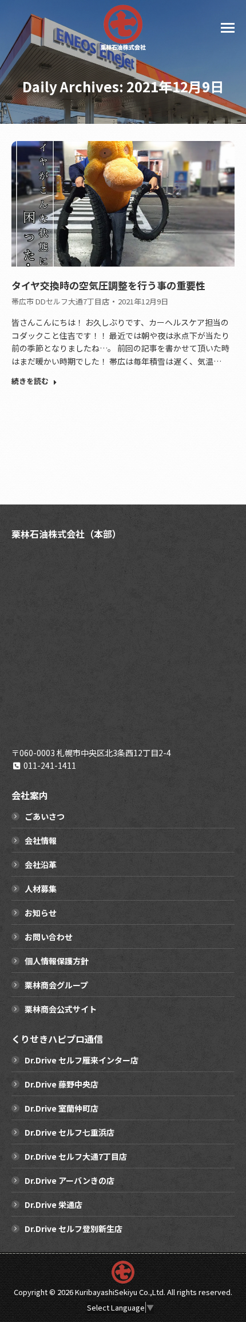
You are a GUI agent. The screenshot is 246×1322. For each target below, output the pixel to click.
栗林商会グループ (56, 985)
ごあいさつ (45, 816)
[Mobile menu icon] (228, 27)
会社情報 (41, 840)
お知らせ (41, 912)
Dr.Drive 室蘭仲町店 (61, 1108)
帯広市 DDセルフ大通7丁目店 (60, 301)
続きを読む (30, 381)
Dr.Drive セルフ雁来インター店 (81, 1060)
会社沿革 (41, 864)
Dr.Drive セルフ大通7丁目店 (76, 1156)
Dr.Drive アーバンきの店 (69, 1180)
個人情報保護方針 (57, 961)
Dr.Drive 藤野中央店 (61, 1084)
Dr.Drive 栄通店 (53, 1204)
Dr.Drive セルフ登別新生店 (73, 1228)
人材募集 (41, 888)
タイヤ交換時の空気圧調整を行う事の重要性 (108, 285)
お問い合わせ (49, 936)
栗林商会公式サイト (61, 1009)
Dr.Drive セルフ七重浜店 (69, 1132)
